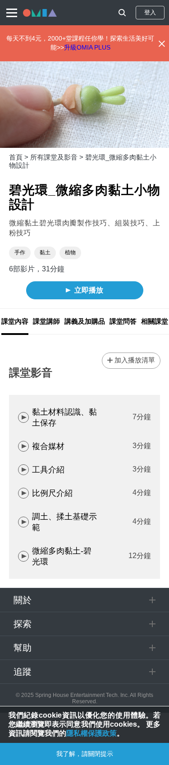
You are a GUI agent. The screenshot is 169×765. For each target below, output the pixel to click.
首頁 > (19, 157)
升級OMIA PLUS (87, 47)
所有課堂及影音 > (57, 157)
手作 (19, 252)
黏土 (45, 252)
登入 (150, 12)
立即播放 (88, 290)
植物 (70, 252)
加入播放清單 (134, 360)
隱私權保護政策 (91, 733)
